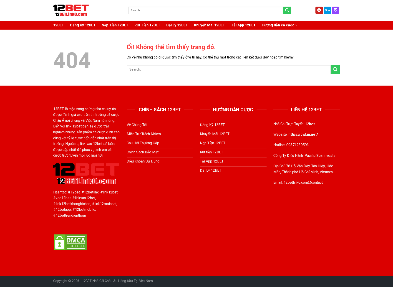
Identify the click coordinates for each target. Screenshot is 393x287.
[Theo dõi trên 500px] (327, 10)
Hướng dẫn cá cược (278, 25)
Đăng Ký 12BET (83, 25)
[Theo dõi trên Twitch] (335, 10)
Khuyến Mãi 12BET (209, 25)
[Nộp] (287, 10)
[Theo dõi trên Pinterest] (319, 10)
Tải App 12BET (243, 25)
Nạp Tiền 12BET (115, 25)
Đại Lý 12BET (177, 25)
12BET (58, 25)
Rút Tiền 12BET (147, 25)
